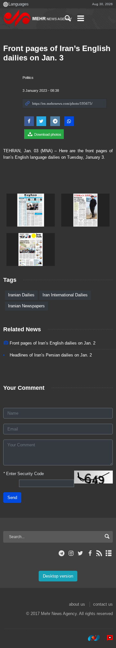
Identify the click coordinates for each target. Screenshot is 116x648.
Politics (28, 78)
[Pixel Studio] (107, 638)
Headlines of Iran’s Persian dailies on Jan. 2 (51, 355)
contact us (103, 604)
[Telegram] (62, 553)
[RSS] (99, 553)
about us (77, 604)
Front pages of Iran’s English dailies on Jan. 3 (57, 53)
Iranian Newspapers (26, 305)
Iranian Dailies (21, 294)
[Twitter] (80, 553)
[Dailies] (30, 210)
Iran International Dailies (65, 294)
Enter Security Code (23, 473)
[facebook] (90, 553)
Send (12, 497)
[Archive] (109, 553)
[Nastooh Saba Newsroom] (91, 638)
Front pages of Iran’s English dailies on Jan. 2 (52, 343)
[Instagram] (71, 553)
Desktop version (58, 576)
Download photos (47, 134)
